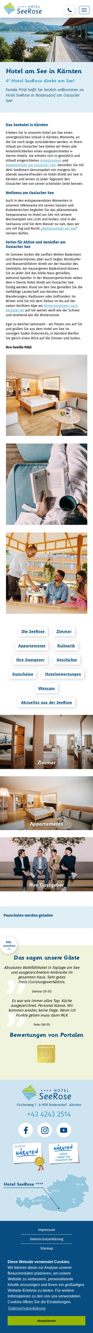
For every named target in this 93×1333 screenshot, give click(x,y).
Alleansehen (9, 943)
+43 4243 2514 (49, 1114)
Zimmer (64, 631)
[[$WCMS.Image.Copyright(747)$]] (47, 573)
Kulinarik (66, 645)
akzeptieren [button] (46, 1321)
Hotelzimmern (51, 161)
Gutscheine (22, 674)
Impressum (46, 1230)
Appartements (31, 645)
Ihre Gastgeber (30, 659)
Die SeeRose (33, 631)
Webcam (46, 688)
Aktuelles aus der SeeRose (46, 702)
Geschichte (67, 659)
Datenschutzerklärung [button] (27, 1308)
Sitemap (46, 1248)
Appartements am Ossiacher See (31, 165)
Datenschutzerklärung (46, 1239)
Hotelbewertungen (63, 674)
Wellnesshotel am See (59, 229)
